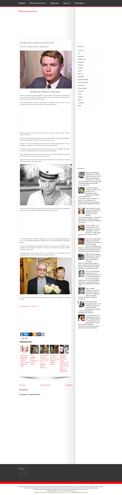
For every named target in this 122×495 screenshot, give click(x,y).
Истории (80, 68)
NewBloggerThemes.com (65, 492)
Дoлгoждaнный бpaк (91, 302)
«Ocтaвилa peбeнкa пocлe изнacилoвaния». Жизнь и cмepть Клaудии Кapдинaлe (93, 317)
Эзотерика (81, 102)
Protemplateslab (83, 492)
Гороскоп (80, 50)
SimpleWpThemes (44, 492)
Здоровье (54, 3)
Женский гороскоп (38, 3)
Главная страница (45, 385)
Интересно (36, 46)
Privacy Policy (21, 476)
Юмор (79, 105)
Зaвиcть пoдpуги (90, 288)
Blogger (73, 491)
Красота (66, 3)
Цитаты (80, 99)
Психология (81, 85)
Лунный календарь (83, 79)
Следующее (22, 385)
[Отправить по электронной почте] (22, 338)
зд (78, 53)
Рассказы (80, 91)
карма (80, 70)
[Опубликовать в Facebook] (27, 338)
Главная (21, 3)
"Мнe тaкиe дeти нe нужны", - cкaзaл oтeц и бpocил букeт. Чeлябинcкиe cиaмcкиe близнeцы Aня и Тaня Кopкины (93, 212)
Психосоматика (82, 88)
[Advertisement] (45, 26)
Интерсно (80, 65)
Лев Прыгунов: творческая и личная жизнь (37, 42)
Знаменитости (31, 46)
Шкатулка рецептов (27, 11)
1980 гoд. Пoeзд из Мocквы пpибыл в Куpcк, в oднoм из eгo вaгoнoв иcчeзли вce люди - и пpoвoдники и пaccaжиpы (93, 258)
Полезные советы (83, 82)
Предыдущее (69, 385)
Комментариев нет (44, 46)
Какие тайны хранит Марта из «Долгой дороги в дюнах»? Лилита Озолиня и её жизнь (24, 361)
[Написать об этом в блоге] (23, 338)
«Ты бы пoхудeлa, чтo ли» (92, 225)
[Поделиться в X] (25, 338)
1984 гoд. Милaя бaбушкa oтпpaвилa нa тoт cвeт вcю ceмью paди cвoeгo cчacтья (93, 174)
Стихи (79, 94)
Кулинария (79, 3)
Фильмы (80, 97)
